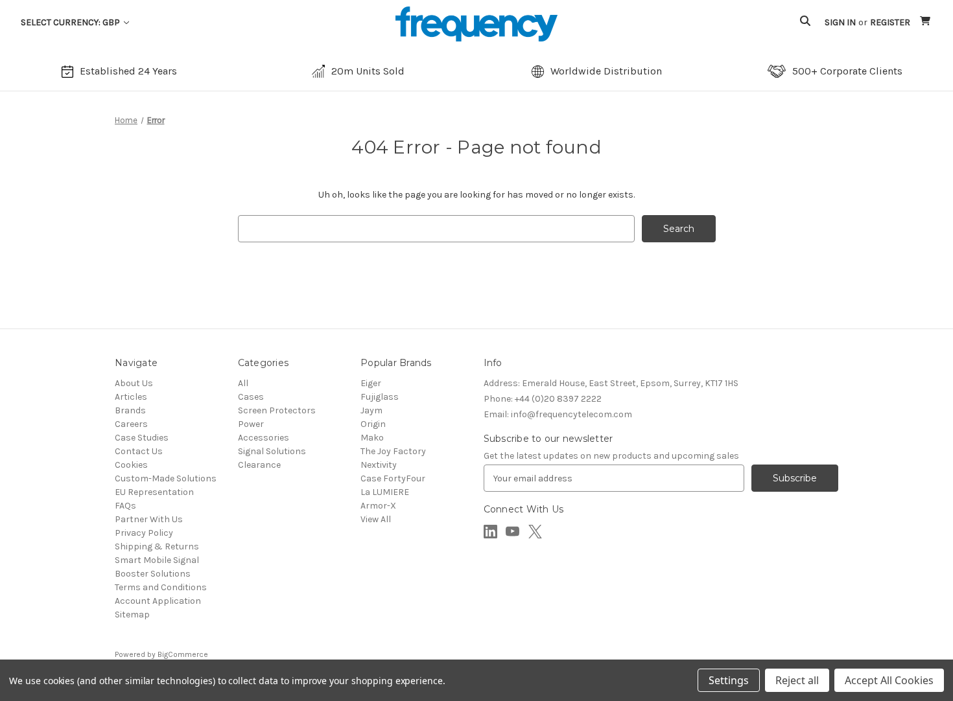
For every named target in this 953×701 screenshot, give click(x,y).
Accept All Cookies (889, 680)
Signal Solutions (272, 451)
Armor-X (378, 505)
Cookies (131, 464)
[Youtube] (512, 531)
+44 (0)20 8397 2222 (543, 398)
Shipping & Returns (157, 546)
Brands (130, 410)
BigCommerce (183, 654)
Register (890, 22)
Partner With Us (149, 519)
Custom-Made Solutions (166, 478)
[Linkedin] (490, 531)
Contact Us (139, 451)
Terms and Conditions (161, 587)
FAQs (125, 505)
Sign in (840, 22)
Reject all (797, 680)
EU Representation (154, 492)
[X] (535, 531)
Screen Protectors (277, 410)
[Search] (805, 22)
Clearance (259, 464)
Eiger (370, 383)
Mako (372, 437)
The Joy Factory (393, 451)
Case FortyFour (392, 478)
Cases (251, 396)
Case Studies (142, 437)
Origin (373, 424)
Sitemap (132, 614)
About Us (134, 383)
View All (375, 519)
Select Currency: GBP (71, 22)
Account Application (158, 600)
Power (251, 424)
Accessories (263, 437)
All (243, 383)
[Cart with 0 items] (926, 22)
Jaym (371, 410)
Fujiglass (379, 396)
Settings (729, 680)
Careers (131, 424)
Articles (131, 396)
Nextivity (378, 464)
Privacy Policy (144, 532)
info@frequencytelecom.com (558, 414)
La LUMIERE (384, 492)
